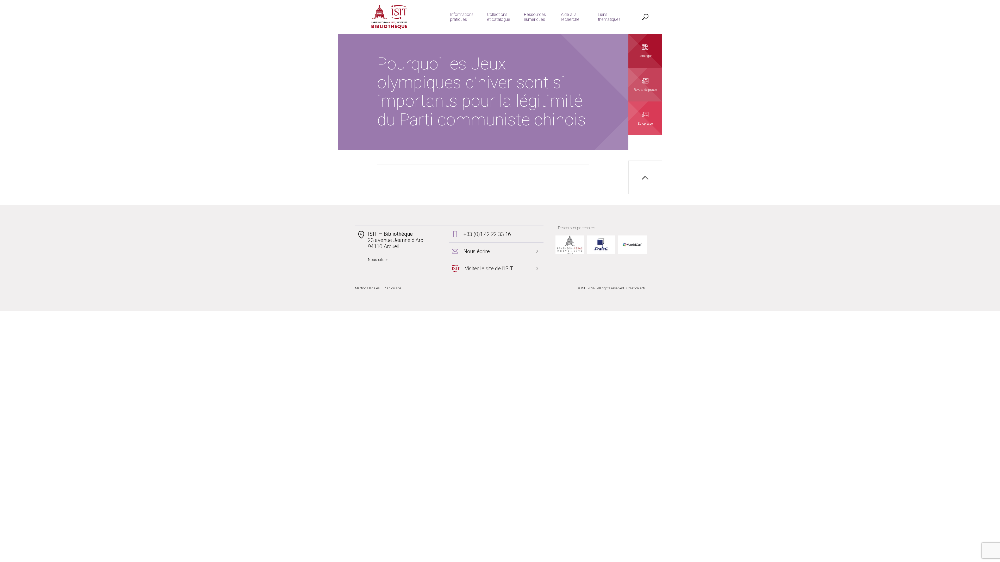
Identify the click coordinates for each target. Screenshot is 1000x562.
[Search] (645, 17)
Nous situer (378, 259)
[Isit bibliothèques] (389, 17)
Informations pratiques (461, 17)
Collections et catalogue (498, 17)
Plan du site (392, 288)
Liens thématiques (609, 17)
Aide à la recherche (570, 17)
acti (642, 288)
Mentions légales (367, 288)
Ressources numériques (535, 17)
